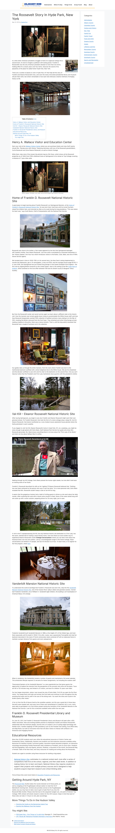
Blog (85, 4)
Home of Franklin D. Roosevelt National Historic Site (28, 124)
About (90, 4)
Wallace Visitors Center (33, 146)
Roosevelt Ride (19, 784)
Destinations (48, 4)
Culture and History (19, 820)
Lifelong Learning (89, 47)
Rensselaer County (90, 49)
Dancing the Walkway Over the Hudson (28, 806)
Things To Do (68, 4)
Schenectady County (90, 55)
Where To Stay (58, 4)
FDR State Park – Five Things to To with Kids (30, 814)
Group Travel (78, 4)
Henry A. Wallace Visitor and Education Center (27, 122)
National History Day (22, 759)
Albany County (88, 23)
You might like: (19, 137)
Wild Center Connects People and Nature (24, 824)
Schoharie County (89, 57)
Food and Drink (89, 39)
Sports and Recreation (91, 60)
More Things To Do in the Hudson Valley (27, 135)
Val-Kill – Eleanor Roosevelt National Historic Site (27, 126)
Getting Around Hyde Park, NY (22, 133)
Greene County (89, 41)
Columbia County (89, 25)
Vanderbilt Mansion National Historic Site (25, 128)
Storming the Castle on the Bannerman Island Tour (32, 804)
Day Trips (87, 31)
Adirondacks (88, 20)
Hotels (86, 44)
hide (35, 119)
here (29, 543)
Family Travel (88, 36)
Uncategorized (88, 63)
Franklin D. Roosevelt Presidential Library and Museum (29, 129)
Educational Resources (19, 131)
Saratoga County (89, 52)
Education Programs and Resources (48, 775)
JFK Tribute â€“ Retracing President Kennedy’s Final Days (34, 816)
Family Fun (87, 33)
